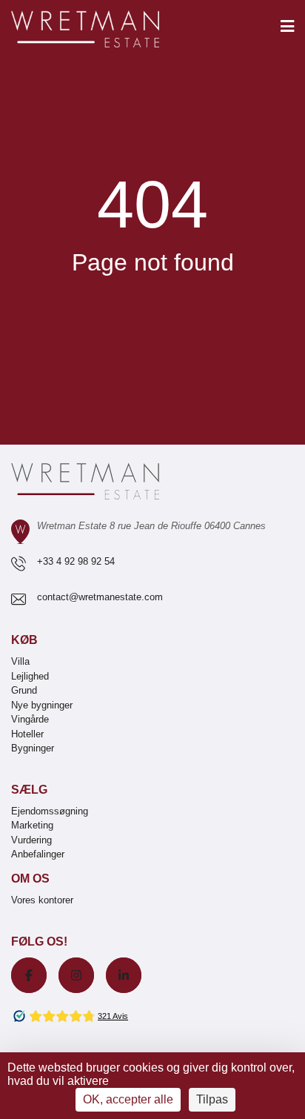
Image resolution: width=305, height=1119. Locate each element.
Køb (24, 640)
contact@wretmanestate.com (100, 596)
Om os (30, 878)
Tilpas (212, 1099)
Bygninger (32, 748)
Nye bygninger (42, 705)
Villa (20, 661)
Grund (24, 690)
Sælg (29, 789)
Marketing (32, 825)
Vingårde (30, 719)
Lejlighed (30, 676)
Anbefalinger (37, 854)
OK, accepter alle (128, 1099)
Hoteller (27, 734)
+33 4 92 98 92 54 (76, 561)
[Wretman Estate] (109, 30)
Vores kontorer (42, 900)
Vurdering (31, 840)
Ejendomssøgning (49, 811)
